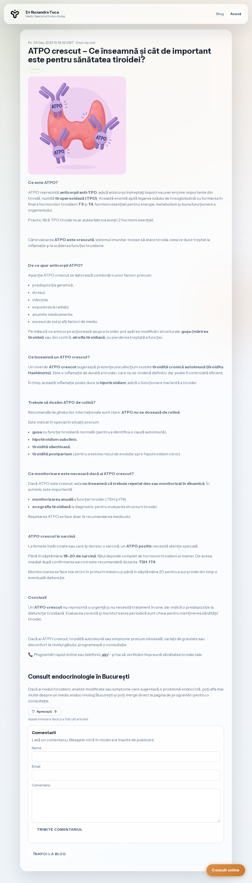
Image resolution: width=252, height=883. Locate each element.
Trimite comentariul (60, 829)
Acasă (235, 14)
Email (36, 766)
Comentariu (41, 785)
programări (182, 694)
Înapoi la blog (49, 854)
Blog (220, 14)
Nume (36, 748)
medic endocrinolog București (85, 694)
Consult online (225, 870)
